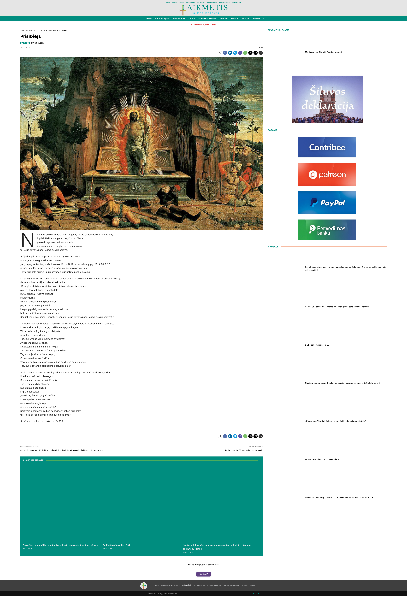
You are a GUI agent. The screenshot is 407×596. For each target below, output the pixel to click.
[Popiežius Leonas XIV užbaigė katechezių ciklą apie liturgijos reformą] (61, 503)
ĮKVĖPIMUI (52, 30)
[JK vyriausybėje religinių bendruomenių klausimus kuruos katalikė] (286, 421)
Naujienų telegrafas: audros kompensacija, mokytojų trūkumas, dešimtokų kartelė (342, 383)
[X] (250, 53)
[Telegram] (235, 53)
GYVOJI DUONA (37, 43)
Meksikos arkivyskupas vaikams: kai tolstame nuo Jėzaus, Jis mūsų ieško (339, 497)
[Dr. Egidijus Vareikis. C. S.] (142, 503)
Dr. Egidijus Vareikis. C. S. (117, 545)
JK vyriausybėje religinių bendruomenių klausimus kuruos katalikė (335, 421)
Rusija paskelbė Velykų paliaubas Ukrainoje (244, 450)
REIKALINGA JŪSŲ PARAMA (204, 25)
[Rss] (258, 593)
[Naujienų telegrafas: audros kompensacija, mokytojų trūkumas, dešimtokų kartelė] (222, 503)
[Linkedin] (230, 53)
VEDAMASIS (63, 30)
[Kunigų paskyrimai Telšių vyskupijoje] (286, 459)
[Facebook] (225, 53)
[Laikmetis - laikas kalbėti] (203, 10)
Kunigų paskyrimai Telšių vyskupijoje (322, 459)
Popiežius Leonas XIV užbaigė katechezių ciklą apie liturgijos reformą (60, 545)
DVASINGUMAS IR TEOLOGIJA (33, 30)
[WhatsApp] (245, 53)
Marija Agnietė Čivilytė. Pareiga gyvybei (323, 52)
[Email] (255, 53)
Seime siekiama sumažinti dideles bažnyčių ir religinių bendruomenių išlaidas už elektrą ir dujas (61, 450)
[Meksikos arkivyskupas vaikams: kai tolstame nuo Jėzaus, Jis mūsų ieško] (286, 497)
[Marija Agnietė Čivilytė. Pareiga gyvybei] (286, 51)
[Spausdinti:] (261, 53)
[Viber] (240, 53)
